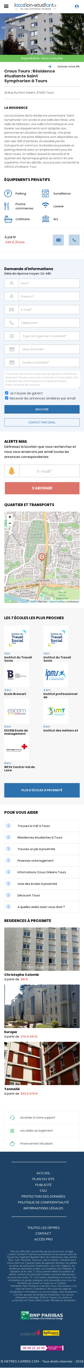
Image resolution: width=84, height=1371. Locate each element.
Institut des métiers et (60, 730)
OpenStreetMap (57, 601)
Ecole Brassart (15, 694)
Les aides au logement (36, 1131)
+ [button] (10, 516)
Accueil (43, 1173)
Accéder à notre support (37, 1118)
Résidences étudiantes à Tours (40, 837)
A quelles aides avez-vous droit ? (41, 907)
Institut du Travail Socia (18, 659)
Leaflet (33, 601)
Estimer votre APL (69, 66)
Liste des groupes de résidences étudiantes (36, 1294)
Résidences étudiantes (63, 1300)
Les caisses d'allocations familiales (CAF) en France (44, 1296)
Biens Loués (42, 1300)
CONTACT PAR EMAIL (42, 422)
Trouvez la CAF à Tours (34, 826)
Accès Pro (43, 1239)
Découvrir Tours (29, 895)
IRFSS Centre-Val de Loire (19, 768)
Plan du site (43, 1179)
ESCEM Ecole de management (16, 732)
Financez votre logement (36, 861)
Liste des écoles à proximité (37, 884)
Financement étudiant (36, 1144)
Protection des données (43, 1196)
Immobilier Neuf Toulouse (24, 1286)
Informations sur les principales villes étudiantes (50, 1291)
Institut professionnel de (60, 695)
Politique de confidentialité (43, 1202)
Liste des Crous (48, 1286)
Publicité (43, 1185)
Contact (43, 1233)
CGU (43, 1190)
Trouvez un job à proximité (36, 849)
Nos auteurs (64, 1286)
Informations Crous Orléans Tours (42, 872)
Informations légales (43, 1208)
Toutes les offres (43, 1228)
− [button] (10, 523)
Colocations (40, 1288)
